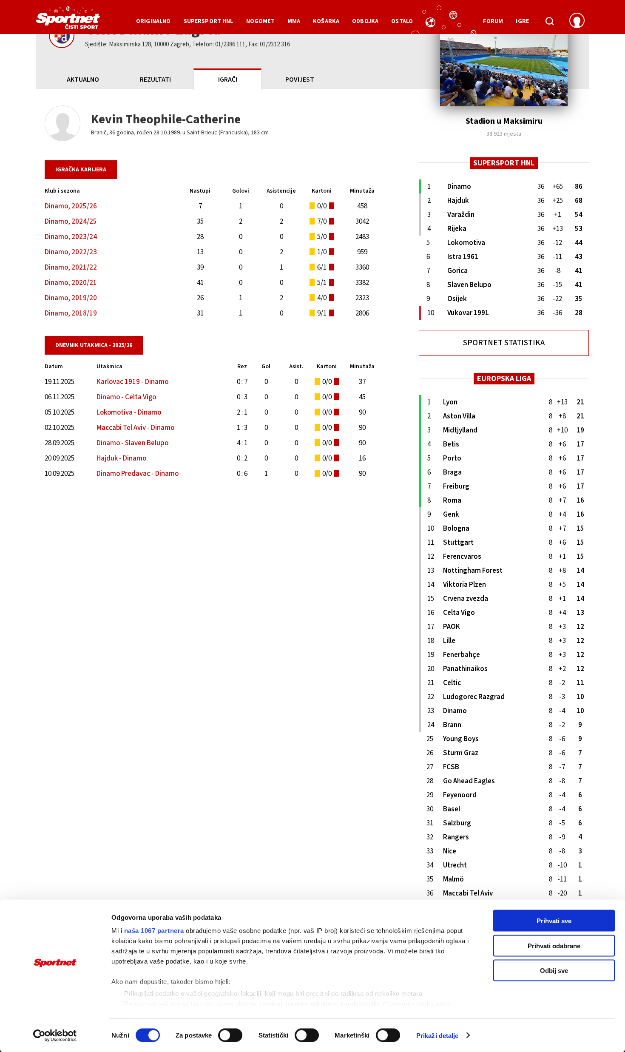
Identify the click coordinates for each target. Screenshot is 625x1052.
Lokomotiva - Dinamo (129, 412)
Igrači (227, 79)
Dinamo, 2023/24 (71, 237)
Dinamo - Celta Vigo (126, 397)
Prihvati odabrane (554, 945)
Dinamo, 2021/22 (71, 267)
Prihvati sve (554, 920)
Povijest (299, 79)
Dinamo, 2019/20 (71, 298)
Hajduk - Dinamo (121, 458)
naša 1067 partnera (154, 930)
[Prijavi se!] (577, 21)
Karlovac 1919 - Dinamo (132, 382)
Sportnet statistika (504, 343)
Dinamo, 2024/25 (71, 221)
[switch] (230, 1035)
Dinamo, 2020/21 (71, 283)
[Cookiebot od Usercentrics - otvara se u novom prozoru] (55, 1035)
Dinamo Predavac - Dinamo (138, 474)
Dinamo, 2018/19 (71, 313)
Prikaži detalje (437, 1035)
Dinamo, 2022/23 (71, 252)
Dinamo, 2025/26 (71, 206)
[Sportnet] (68, 21)
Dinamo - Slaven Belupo (132, 443)
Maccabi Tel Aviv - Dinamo (135, 428)
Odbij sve (554, 970)
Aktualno (83, 79)
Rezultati (155, 79)
